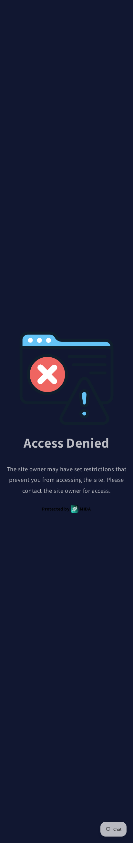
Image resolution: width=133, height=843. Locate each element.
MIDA (85, 509)
